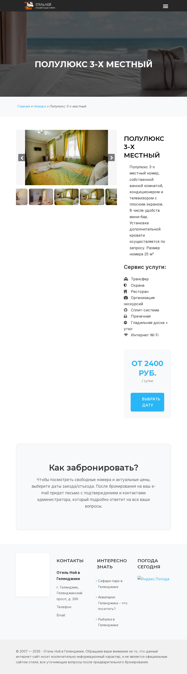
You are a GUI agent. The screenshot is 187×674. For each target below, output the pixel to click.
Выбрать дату (151, 402)
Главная (23, 106)
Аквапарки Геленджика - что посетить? (112, 603)
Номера (40, 106)
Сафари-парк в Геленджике (110, 584)
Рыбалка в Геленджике (108, 622)
